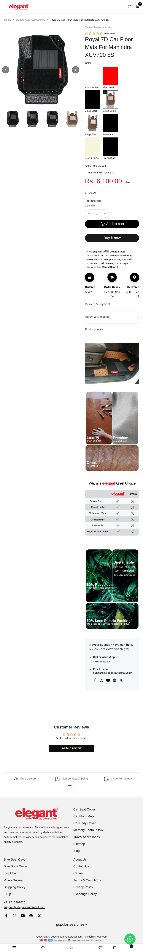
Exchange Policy (85, 894)
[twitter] (39, 916)
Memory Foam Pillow (88, 830)
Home (8, 19)
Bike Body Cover (15, 866)
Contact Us (81, 866)
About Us (79, 859)
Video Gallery (13, 880)
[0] (137, 6)
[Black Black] (92, 99)
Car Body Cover (84, 823)
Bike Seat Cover (15, 859)
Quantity (90, 205)
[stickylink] (43, 948)
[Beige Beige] (110, 99)
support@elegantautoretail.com (112, 672)
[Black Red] (110, 76)
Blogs (77, 851)
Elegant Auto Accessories (31, 19)
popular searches (71, 925)
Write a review (71, 748)
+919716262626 (102, 661)
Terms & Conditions (87, 880)
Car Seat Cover (84, 809)
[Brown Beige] (92, 146)
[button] (94, 33)
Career (78, 873)
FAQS (8, 894)
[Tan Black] (110, 123)
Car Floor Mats (83, 816)
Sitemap (79, 844)
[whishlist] (129, 7)
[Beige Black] (92, 123)
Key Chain (11, 873)
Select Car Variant (95, 166)
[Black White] (92, 76)
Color (88, 62)
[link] (6, 916)
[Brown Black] (110, 146)
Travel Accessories (86, 837)
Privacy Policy (83, 887)
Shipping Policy (14, 887)
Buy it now (112, 238)
